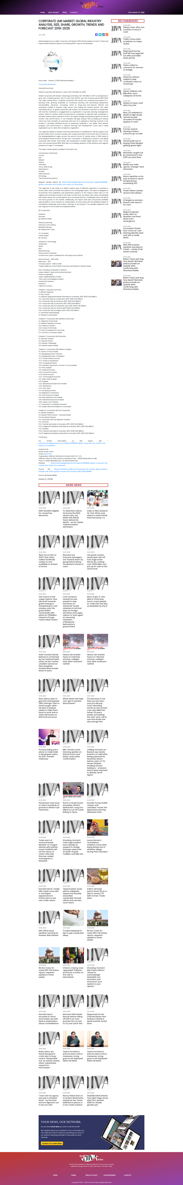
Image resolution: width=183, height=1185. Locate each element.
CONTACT (74, 12)
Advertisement (110, 1175)
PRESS (64, 12)
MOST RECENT (53, 12)
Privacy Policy (91, 1175)
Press (55, 1175)
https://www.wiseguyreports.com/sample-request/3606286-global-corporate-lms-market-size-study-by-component (73, 183)
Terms (73, 1175)
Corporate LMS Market (47, 84)
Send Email (47, 454)
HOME (42, 12)
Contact (128, 1175)
